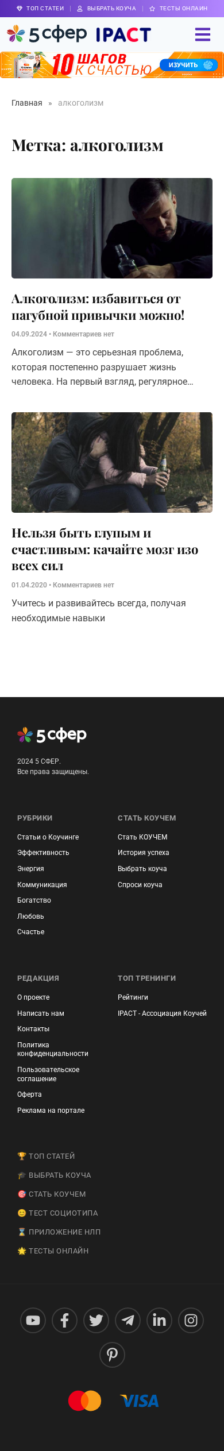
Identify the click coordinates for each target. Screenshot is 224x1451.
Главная (27, 102)
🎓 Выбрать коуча (54, 1175)
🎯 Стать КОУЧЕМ (51, 1194)
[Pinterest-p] (112, 1355)
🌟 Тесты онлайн (52, 1251)
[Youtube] (33, 1320)
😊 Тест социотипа (57, 1213)
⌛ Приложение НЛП (59, 1232)
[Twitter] (96, 1320)
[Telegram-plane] (128, 1320)
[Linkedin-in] (159, 1320)
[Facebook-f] (65, 1320)
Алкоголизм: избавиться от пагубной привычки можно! (97, 306)
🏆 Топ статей (46, 1156)
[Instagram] (191, 1320)
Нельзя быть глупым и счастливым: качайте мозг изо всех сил (104, 549)
